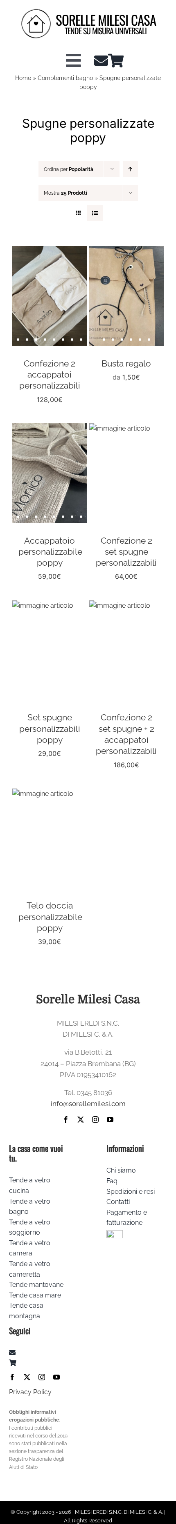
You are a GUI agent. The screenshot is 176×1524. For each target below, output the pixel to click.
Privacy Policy (30, 1392)
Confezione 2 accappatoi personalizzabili (49, 374)
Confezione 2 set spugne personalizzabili (126, 551)
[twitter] (80, 1119)
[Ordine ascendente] (130, 169)
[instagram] (95, 1119)
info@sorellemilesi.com (88, 1104)
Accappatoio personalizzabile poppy (50, 551)
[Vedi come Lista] (95, 213)
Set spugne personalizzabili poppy (49, 728)
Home (23, 78)
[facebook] (66, 1119)
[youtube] (110, 1119)
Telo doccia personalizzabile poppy (50, 916)
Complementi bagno (65, 78)
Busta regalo (126, 363)
